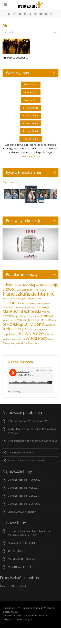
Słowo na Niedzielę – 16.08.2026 (24, 479)
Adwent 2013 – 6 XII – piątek (21, 542)
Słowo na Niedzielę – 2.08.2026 (23, 495)
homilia (11, 302)
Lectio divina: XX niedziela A (22, 511)
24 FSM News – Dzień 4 (19, 566)
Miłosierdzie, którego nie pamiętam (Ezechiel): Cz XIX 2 (32, 442)
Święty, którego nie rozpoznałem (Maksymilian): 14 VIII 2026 (32, 430)
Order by (10, 32)
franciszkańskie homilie (29, 293)
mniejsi (36, 316)
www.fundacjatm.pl (30, 156)
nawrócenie (8, 320)
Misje (15, 316)
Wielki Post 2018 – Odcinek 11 (23, 558)
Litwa (38, 307)
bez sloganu (32, 284)
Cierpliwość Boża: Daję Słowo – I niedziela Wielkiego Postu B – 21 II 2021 (29, 532)
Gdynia (15, 298)
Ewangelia (26, 289)
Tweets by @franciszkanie (13, 586)
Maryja (45, 307)
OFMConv (34, 324)
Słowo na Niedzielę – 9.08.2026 (23, 487)
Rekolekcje (14, 328)
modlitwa (47, 316)
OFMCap (16, 324)
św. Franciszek (31, 343)
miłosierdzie (26, 316)
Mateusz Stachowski (22, 311)
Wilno (50, 339)
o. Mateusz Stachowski (26, 320)
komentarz (44, 303)
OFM (6, 324)
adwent (9, 284)
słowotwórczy (18, 339)
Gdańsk (7, 298)
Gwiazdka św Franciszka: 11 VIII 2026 (26, 460)
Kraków (19, 307)
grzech (38, 298)
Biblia (46, 285)
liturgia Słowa (30, 307)
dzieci (17, 290)
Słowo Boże (31, 333)
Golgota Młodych (26, 299)
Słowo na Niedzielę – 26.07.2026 (24, 503)
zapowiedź (17, 343)
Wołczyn (7, 343)
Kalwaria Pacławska (29, 303)
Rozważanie (32, 329)
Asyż (19, 285)
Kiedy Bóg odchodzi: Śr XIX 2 (22, 452)
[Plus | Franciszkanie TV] (29, 4)
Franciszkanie (39, 289)
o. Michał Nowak (48, 320)
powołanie (49, 324)
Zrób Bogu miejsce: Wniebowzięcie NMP (28, 420)
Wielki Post (36, 338)
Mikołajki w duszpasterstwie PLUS (23, 57)
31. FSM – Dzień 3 (16, 550)
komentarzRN (9, 307)
